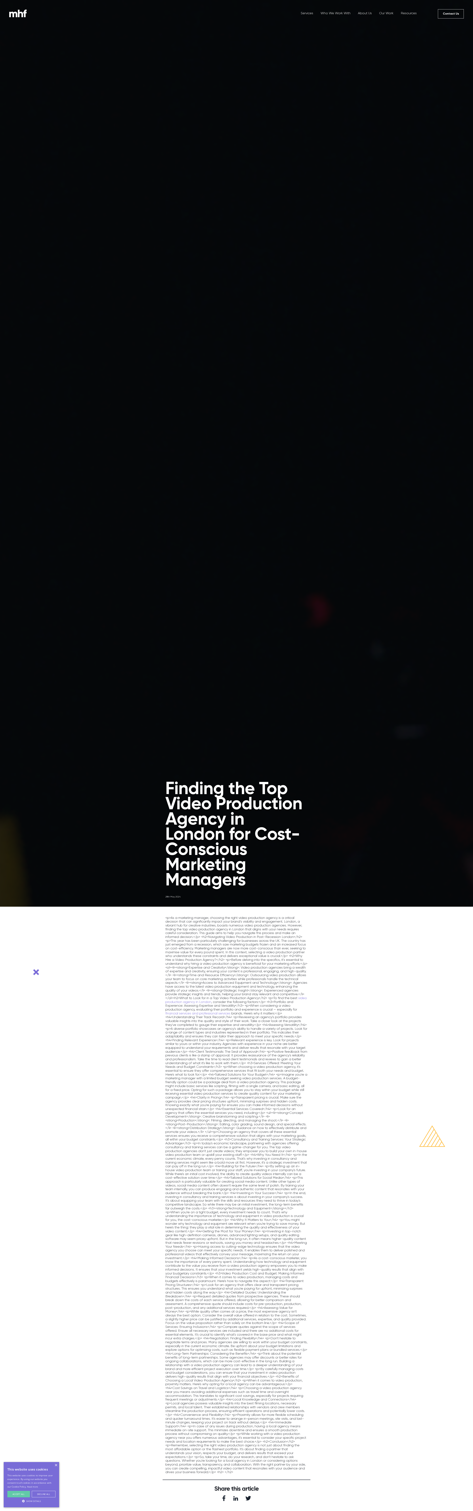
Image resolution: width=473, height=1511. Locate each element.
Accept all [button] (19, 1494)
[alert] (31, 1484)
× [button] (56, 1465)
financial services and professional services (197, 1013)
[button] (31, 1500)
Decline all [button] (43, 1494)
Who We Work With (336, 13)
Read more (32, 1486)
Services (307, 13)
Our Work (386, 13)
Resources (409, 13)
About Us (365, 13)
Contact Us (451, 13)
